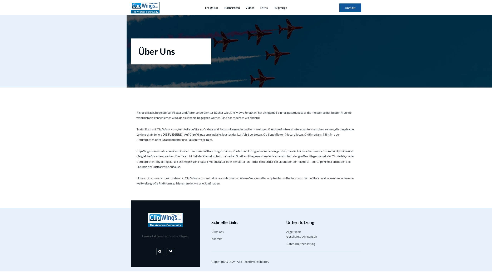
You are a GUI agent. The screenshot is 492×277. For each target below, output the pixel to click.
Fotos (264, 7)
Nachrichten (232, 7)
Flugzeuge (280, 7)
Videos (250, 7)
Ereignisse (212, 7)
